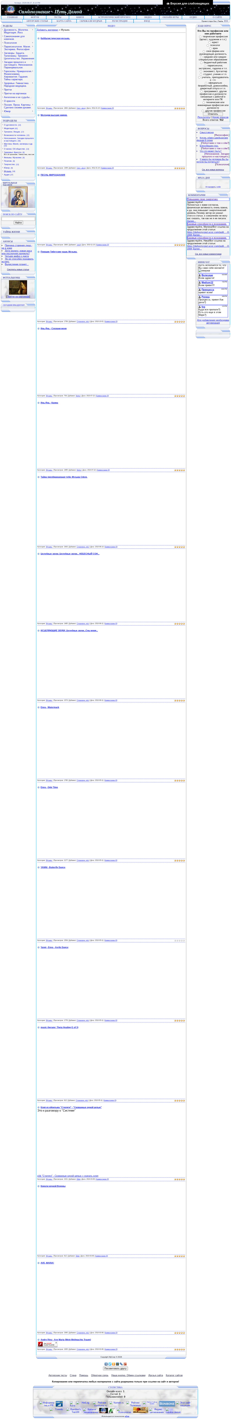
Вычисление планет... (17, 264)
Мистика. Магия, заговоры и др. (18, 144)
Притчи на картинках (18, 296)
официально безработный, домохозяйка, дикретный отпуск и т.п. (213, 85)
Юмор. (7, 168)
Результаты (204, 117)
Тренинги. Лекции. (12, 132)
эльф (79, 245)
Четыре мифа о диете (17, 256)
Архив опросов (220, 117)
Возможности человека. (15, 135)
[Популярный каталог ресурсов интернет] (167, 1405)
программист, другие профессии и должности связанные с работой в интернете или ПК (213, 95)
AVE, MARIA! (47, 1263)
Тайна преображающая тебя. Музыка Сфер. (64, 477)
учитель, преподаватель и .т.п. (215, 78)
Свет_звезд (81, 108)
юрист (215, 42)
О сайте (217, 17)
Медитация (9, 128)
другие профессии (215, 110)
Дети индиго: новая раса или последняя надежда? (17, 252)
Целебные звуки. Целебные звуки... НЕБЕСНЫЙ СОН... (70, 554)
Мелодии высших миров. (54, 115)
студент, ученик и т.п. (215, 74)
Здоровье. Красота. (13, 152)
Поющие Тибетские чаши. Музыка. (59, 251)
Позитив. (8, 161)
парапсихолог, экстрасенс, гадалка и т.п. (213, 67)
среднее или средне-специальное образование (213, 58)
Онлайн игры (171, 17)
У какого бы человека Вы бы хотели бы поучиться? (212, 160)
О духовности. (10, 125)
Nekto (78, 396)
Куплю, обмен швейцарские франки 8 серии (212, 139)
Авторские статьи (37, 21)
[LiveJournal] (121, 1364)
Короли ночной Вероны (53, 1186)
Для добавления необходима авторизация (213, 321)
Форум (35, 17)
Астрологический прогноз (114, 17)
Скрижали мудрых (91, 21)
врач (215, 48)
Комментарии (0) (107, 108)
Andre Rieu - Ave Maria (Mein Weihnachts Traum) (66, 1339)
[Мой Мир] (117, 1364)
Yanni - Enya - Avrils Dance (54, 947)
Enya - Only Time (49, 787)
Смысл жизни (207, 132)
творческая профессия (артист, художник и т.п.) (214, 38)
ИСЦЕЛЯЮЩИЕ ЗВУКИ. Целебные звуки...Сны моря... (69, 630)
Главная (12, 17)
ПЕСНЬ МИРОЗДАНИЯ (53, 175)
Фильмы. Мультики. (13, 157)
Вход (147, 21)
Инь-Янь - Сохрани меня (54, 328)
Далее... (191, 221)
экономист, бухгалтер (215, 71)
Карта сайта (64, 21)
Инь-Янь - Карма (49, 403)
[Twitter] (110, 1364)
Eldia (78, 1179)
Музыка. (8, 171)
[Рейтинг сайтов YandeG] (150, 1406)
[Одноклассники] (114, 1364)
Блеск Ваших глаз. (209, 146)
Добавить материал (47, 29)
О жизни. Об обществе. (14, 149)
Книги (80, 17)
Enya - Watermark (50, 707)
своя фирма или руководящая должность (213, 52)
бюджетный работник (215, 62)
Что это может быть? (210, 151)
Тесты (57, 17)
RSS (226, 21)
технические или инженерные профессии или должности (213, 105)
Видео (148, 17)
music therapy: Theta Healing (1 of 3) (59, 1027)
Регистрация (119, 21)
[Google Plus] (125, 1364)
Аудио (193, 17)
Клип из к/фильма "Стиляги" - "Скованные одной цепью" (71, 1107)
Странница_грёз (83, 321)
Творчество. (9, 164)
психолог (215, 45)
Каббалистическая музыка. (55, 38)
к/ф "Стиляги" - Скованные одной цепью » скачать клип (67, 1175)
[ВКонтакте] (106, 1364)
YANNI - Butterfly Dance (53, 867)
